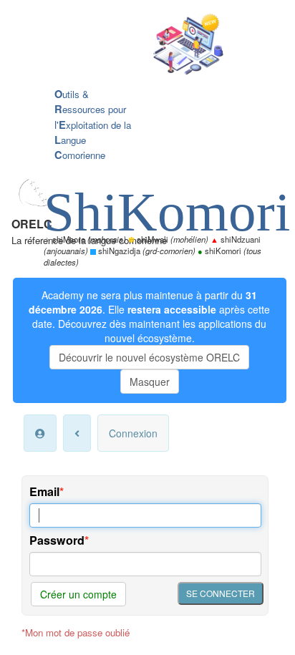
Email (44, 491)
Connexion (133, 433)
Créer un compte (78, 594)
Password (56, 540)
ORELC (31, 223)
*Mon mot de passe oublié (75, 632)
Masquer (150, 381)
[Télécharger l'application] (137, 45)
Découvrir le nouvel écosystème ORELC (149, 357)
